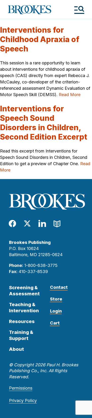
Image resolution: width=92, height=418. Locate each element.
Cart (55, 322)
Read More (69, 94)
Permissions (20, 388)
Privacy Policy (23, 400)
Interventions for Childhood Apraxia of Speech (39, 39)
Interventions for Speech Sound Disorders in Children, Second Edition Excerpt (43, 122)
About (16, 349)
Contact (59, 287)
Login (56, 311)
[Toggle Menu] (79, 9)
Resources (22, 321)
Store (56, 299)
